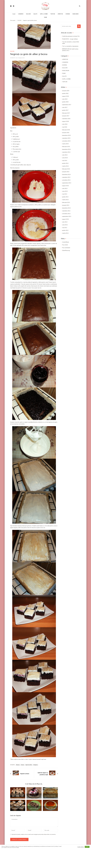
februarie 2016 (66, 130)
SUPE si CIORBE (44, 14)
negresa (36, 764)
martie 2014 (65, 166)
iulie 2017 (64, 107)
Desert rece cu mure (34, 796)
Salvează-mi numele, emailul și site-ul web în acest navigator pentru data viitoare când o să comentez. (34, 834)
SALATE (35, 14)
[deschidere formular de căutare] (79, 6)
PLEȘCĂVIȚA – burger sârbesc (70, 39)
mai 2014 (64, 160)
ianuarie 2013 (65, 205)
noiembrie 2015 (66, 138)
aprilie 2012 (65, 230)
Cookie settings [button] (80, 846)
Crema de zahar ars (50, 808)
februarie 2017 (66, 113)
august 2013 (65, 185)
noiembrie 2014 (66, 152)
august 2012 (65, 219)
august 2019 (65, 96)
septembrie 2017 (66, 104)
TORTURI (52, 14)
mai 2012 (64, 227)
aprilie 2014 (65, 163)
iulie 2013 (64, 188)
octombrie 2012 (66, 213)
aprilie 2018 (65, 102)
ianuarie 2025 (65, 90)
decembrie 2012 (66, 208)
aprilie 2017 (65, 110)
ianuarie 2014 (65, 171)
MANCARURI (75, 14)
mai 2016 (64, 127)
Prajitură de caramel (18, 808)
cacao (23, 764)
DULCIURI (28, 14)
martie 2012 (65, 233)
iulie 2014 (64, 155)
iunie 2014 (65, 157)
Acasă (14, 14)
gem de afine (29, 764)
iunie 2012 (65, 225)
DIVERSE (68, 14)
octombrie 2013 (66, 180)
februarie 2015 (66, 146)
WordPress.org (66, 250)
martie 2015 (65, 144)
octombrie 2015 (66, 141)
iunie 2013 (65, 191)
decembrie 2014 (66, 149)
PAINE (45, 17)
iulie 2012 (64, 222)
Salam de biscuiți (34, 808)
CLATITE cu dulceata (50, 796)
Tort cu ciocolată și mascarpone (70, 46)
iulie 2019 (64, 99)
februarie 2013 (66, 202)
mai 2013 (64, 194)
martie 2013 (65, 199)
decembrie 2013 (66, 174)
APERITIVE (60, 14)
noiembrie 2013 (66, 177)
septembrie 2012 (66, 216)
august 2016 (65, 121)
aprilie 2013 (65, 197)
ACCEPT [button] (87, 846)
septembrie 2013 (66, 183)
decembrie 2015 (66, 135)
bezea (18, 764)
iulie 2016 (64, 124)
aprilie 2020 (65, 93)
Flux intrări (65, 245)
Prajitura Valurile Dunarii (18, 796)
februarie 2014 (66, 169)
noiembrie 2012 (66, 211)
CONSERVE (20, 14)
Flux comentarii (66, 247)
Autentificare (65, 242)
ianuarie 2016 (65, 132)
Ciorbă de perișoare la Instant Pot (71, 36)
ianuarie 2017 (65, 116)
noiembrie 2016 (66, 118)
